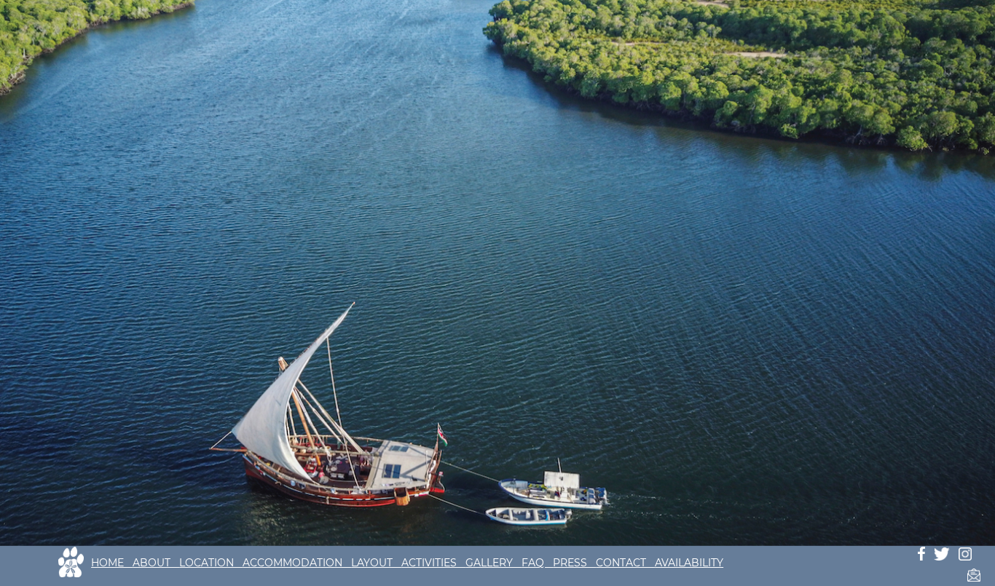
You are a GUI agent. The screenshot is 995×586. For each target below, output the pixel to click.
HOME (112, 562)
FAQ (537, 562)
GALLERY (493, 562)
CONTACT (625, 562)
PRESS (574, 562)
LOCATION (211, 562)
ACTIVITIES (433, 562)
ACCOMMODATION (297, 562)
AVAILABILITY (689, 562)
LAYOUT (376, 562)
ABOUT (156, 562)
